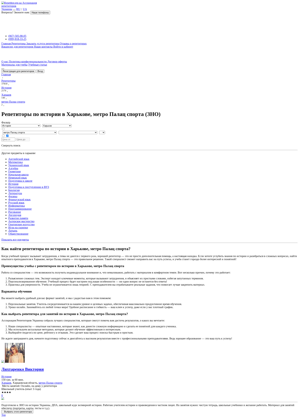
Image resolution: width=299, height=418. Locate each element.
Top (3, 414)
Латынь (12, 230)
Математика (15, 162)
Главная (6, 43)
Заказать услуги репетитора (43, 43)
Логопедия (14, 215)
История (13, 183)
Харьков (6, 382)
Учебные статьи (37, 64)
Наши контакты (43, 46)
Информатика (16, 205)
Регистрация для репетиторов (18, 71)
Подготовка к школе (20, 180)
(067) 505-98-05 (17, 35)
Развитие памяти (18, 218)
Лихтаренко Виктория (22, 369)
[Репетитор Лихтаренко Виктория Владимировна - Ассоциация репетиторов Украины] (149, 353)
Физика (12, 196)
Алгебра (13, 168)
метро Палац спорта (50, 382)
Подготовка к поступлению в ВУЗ (28, 187)
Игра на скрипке (18, 227)
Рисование (14, 211)
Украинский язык (18, 165)
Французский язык (19, 199)
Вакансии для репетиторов (17, 46)
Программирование (20, 208)
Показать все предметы (15, 239)
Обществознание (18, 233)
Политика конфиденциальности (28, 61)
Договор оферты (57, 61)
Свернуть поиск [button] (10, 145)
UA (25, 9)
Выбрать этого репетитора (17, 411)
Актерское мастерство (21, 221)
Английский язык (18, 159)
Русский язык (16, 202)
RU (18, 9)
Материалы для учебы (14, 64)
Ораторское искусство (21, 224)
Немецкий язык (17, 177)
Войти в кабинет (63, 46)
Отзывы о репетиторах (73, 43)
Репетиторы (18, 43)
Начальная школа (18, 174)
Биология (14, 190)
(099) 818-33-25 (17, 39)
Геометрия (14, 171)
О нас (5, 61)
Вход (40, 71)
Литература (15, 193)
